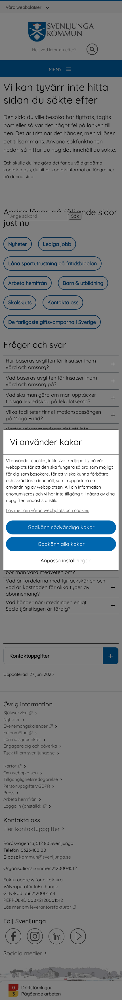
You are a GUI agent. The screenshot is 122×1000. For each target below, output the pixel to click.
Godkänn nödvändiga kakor (61, 527)
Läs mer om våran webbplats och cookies (47, 510)
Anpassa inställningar (66, 560)
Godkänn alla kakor (61, 544)
